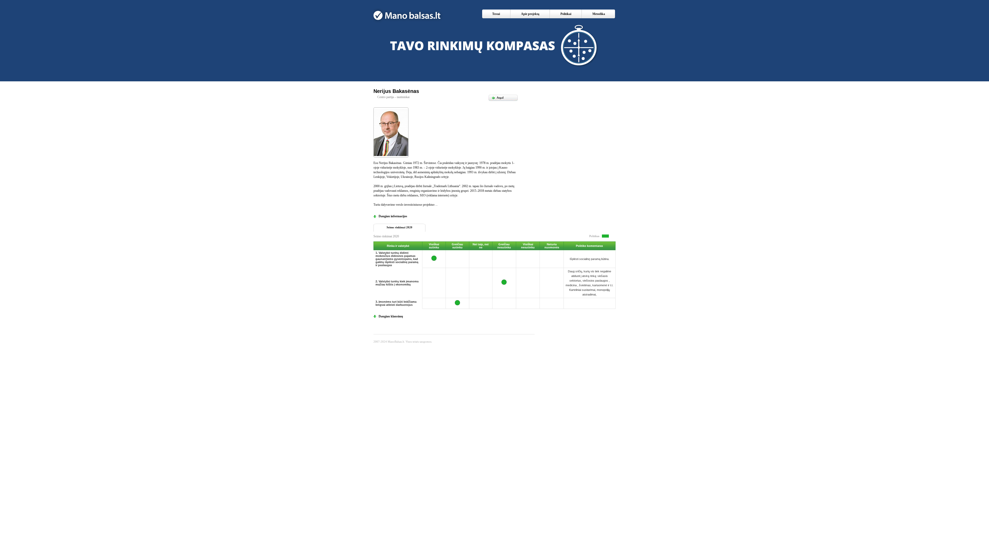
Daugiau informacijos (393, 216)
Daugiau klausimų (391, 316)
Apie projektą (530, 14)
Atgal (497, 97)
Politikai (565, 14)
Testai (496, 14)
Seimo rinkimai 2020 (399, 227)
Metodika (598, 14)
